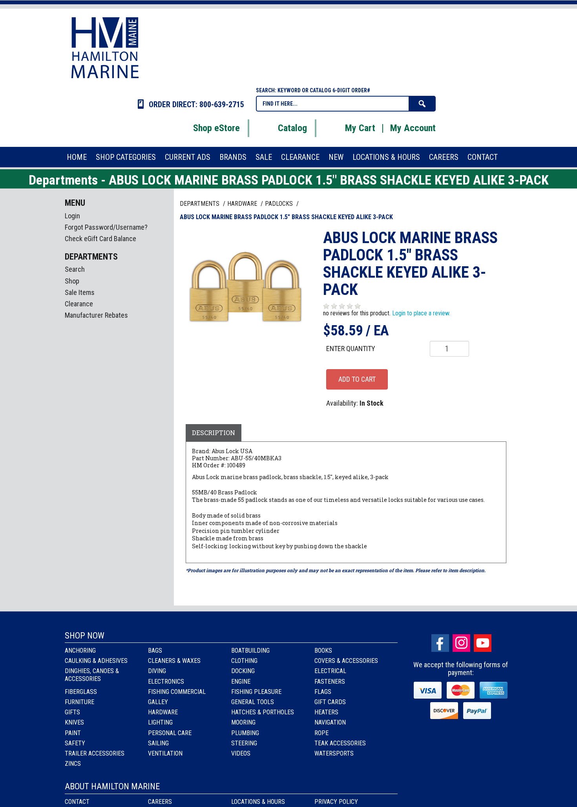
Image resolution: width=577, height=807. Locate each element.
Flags (322, 691)
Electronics (166, 681)
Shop (72, 281)
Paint (73, 733)
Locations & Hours (258, 801)
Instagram (461, 643)
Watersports (334, 753)
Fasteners (329, 681)
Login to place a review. (421, 313)
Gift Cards (330, 702)
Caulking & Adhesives (96, 660)
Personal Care (170, 733)
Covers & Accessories (346, 660)
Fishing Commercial (177, 691)
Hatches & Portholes (262, 712)
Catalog (292, 128)
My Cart (360, 128)
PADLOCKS (279, 203)
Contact (77, 801)
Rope (321, 733)
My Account (413, 128)
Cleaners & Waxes (174, 660)
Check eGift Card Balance (100, 238)
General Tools (252, 702)
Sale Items (80, 292)
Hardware (163, 712)
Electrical (330, 671)
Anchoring (80, 650)
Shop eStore (216, 128)
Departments (200, 203)
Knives (74, 722)
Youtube (482, 643)
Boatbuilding (250, 650)
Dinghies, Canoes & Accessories (92, 674)
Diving (157, 671)
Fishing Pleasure (256, 691)
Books (323, 650)
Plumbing (245, 733)
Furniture (79, 702)
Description (213, 432)
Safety (75, 743)
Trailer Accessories (94, 753)
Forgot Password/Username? (106, 227)
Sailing (158, 743)
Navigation (330, 722)
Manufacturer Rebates (96, 315)
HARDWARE (243, 203)
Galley (158, 702)
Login (72, 216)
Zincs (73, 763)
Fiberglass (81, 691)
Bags (155, 650)
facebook (440, 643)
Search (75, 269)
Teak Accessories (340, 743)
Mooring (243, 722)
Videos (240, 753)
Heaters (326, 712)
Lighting (160, 722)
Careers (160, 801)
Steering (244, 743)
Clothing (244, 660)
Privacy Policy (336, 801)
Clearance (79, 304)
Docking (243, 671)
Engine (240, 681)
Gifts (72, 712)
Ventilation (165, 753)
